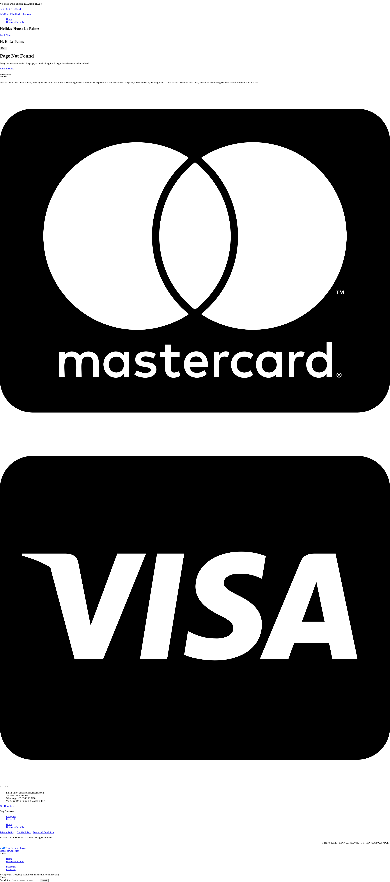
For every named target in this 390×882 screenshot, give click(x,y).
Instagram (11, 816)
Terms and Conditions (43, 832)
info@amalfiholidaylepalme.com (15, 14)
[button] (5, 35)
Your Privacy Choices (15, 848)
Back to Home (7, 68)
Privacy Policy (7, 832)
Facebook (11, 819)
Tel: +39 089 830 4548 (11, 9)
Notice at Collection (9, 851)
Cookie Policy (24, 832)
